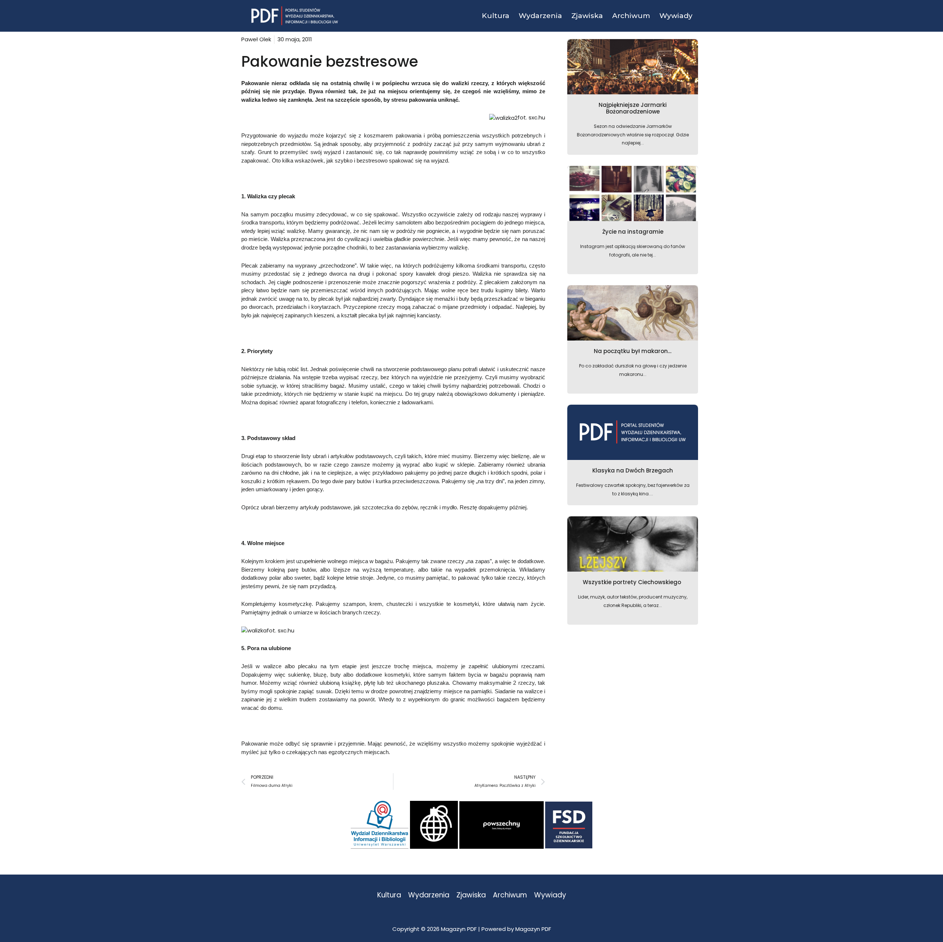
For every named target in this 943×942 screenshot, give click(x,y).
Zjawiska (471, 895)
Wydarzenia (428, 895)
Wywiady (550, 895)
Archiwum (510, 895)
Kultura (389, 895)
